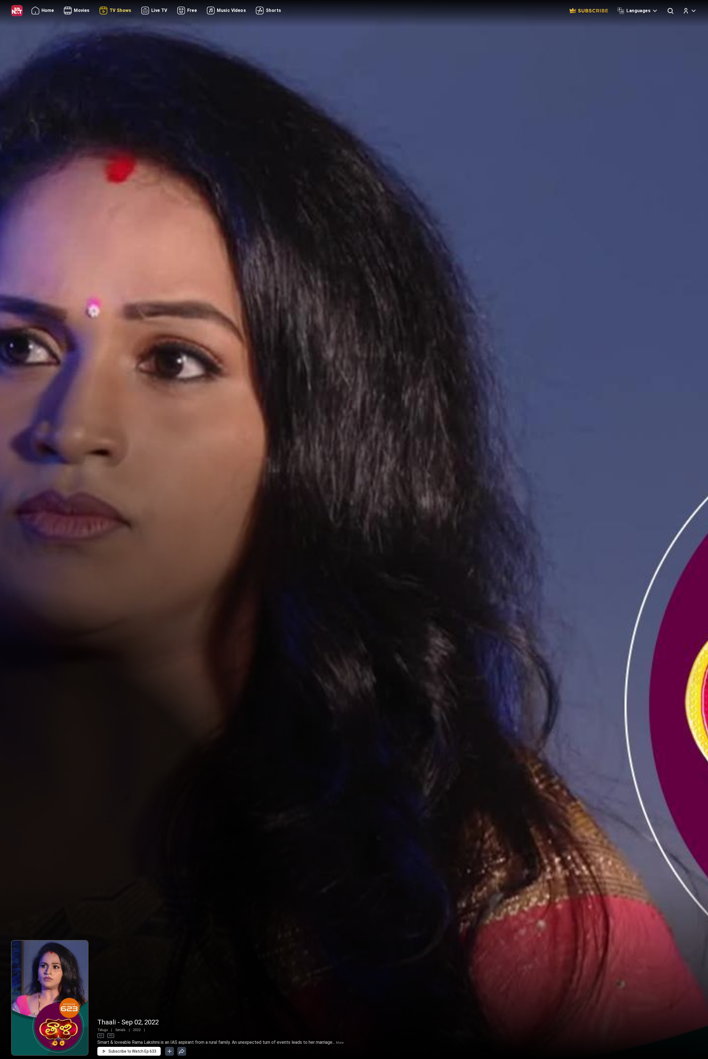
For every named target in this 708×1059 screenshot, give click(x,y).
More (339, 1043)
